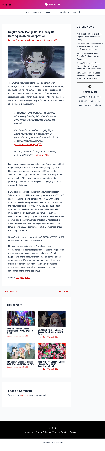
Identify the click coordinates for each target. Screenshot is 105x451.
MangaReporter (23, 277)
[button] (102, 4)
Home (26, 12)
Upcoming (62, 12)
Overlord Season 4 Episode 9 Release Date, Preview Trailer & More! (20, 330)
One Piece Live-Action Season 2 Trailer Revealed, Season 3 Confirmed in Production (90, 46)
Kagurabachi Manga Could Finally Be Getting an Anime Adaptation (88, 56)
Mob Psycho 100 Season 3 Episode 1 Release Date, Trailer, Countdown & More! (51, 363)
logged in (24, 395)
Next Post (64, 291)
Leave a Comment (16, 40)
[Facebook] (3, 5)
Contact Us (75, 432)
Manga (48, 12)
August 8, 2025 (41, 155)
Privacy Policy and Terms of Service (51, 432)
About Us (77, 12)
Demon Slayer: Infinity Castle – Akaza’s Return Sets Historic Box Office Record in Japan (89, 75)
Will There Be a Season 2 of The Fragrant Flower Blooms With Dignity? (90, 37)
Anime (36, 12)
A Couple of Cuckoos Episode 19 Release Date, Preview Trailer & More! (50, 332)
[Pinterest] (10, 5)
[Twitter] (6, 5)
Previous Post (10, 291)
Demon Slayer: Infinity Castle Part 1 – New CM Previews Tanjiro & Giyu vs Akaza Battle (89, 66)
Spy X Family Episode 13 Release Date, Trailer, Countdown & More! (20, 362)
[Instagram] (55, 428)
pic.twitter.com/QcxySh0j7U (28, 144)
